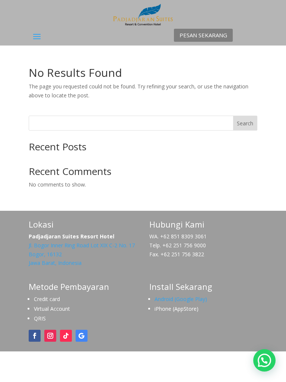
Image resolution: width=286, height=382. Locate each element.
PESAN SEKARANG (203, 35)
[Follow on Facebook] (35, 336)
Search (245, 123)
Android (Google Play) (181, 299)
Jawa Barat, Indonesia (55, 262)
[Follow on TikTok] (66, 336)
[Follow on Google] (82, 336)
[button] (264, 360)
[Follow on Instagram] (50, 336)
